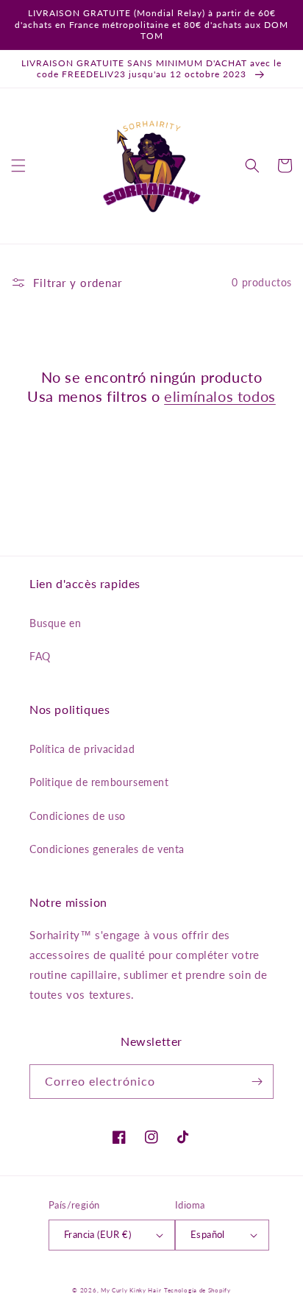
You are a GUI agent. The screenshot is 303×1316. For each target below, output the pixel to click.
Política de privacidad (82, 749)
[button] (18, 165)
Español (207, 1234)
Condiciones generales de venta (107, 849)
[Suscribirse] (256, 1081)
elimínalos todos (220, 396)
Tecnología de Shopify (197, 1290)
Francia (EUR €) (97, 1234)
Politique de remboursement (99, 782)
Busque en (55, 623)
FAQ (40, 656)
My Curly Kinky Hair (131, 1290)
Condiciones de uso (77, 816)
